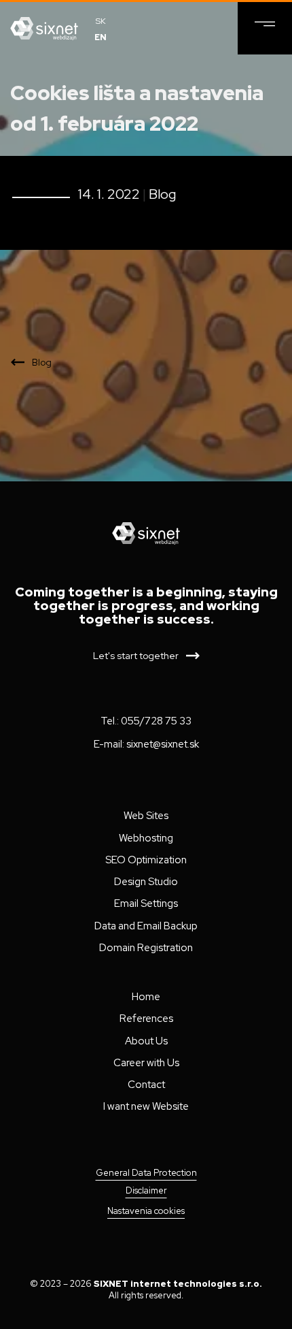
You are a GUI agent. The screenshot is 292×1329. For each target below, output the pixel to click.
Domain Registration (146, 948)
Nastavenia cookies (146, 1211)
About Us (146, 1041)
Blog (162, 194)
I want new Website (146, 1106)
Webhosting (146, 838)
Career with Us (146, 1063)
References (146, 1018)
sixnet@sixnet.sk (162, 744)
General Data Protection (146, 1173)
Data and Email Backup (146, 926)
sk (101, 21)
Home (146, 997)
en (100, 37)
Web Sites (146, 815)
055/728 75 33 (156, 721)
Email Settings (146, 903)
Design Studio (146, 881)
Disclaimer (146, 1190)
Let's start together (136, 656)
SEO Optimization (146, 860)
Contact (146, 1084)
